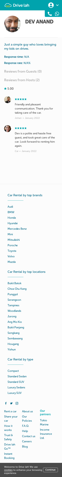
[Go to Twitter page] (11, 403)
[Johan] (7, 99)
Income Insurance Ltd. (46, 434)
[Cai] (7, 128)
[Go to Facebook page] (6, 403)
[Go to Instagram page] (17, 403)
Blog (25, 446)
